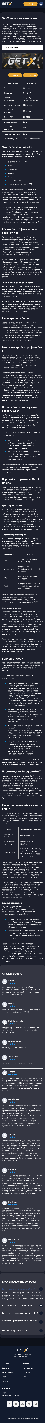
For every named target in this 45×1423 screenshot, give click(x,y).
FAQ (25, 1377)
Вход (4, 1377)
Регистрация (7, 1372)
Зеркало (5, 1368)
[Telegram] (9, 1404)
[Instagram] (35, 1404)
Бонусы (26, 1363)
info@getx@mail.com (10, 1395)
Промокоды (28, 1368)
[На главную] (22, 1350)
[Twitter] (29, 1404)
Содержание (12, 47)
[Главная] (7, 3)
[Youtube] (22, 1404)
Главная (5, 1363)
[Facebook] (16, 1404)
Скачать (5, 1381)
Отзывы (26, 1372)
